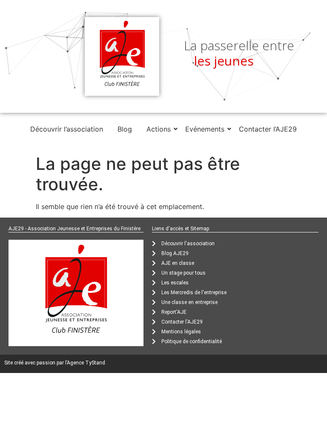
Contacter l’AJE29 (268, 129)
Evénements (204, 129)
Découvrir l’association (66, 129)
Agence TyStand (86, 363)
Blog (125, 129)
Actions (158, 129)
